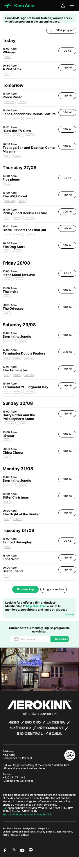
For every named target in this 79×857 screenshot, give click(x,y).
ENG (6, 73)
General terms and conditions (19, 831)
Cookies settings (20, 835)
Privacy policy (45, 831)
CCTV (6, 835)
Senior (7, 57)
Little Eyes (9, 101)
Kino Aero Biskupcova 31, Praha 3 (17, 756)
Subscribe (61, 639)
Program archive (54, 589)
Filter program (65, 30)
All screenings (25, 589)
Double (16, 118)
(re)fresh (29, 118)
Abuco (17, 828)
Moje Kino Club (36, 606)
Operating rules (63, 831)
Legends (29, 217)
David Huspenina (40, 828)
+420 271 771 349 (14, 777)
